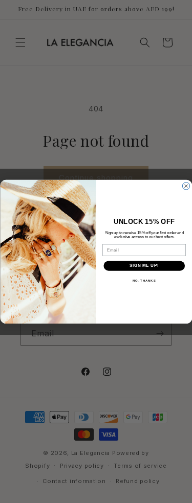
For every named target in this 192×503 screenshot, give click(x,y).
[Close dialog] (185, 185)
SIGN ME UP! (144, 266)
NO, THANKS (144, 280)
